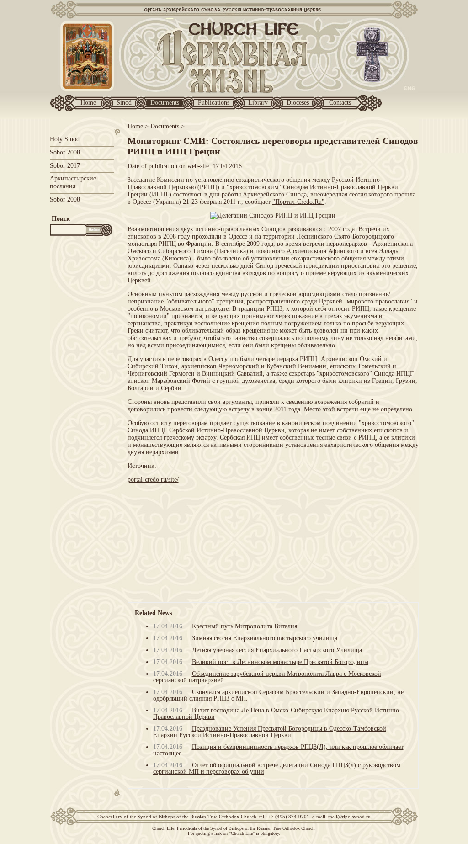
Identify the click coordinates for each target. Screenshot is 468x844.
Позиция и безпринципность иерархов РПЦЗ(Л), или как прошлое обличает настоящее (278, 750)
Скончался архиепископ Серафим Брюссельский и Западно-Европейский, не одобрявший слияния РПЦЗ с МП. (278, 695)
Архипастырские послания (73, 182)
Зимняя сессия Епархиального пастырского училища (264, 638)
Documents (164, 102)
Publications (213, 102)
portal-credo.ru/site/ (153, 479)
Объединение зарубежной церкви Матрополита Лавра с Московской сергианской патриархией (267, 677)
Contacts (340, 102)
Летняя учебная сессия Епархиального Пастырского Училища (277, 650)
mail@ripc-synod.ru (349, 816)
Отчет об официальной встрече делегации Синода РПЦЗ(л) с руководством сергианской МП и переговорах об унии (276, 768)
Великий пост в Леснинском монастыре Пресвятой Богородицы (280, 661)
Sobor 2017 (65, 165)
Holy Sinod (65, 139)
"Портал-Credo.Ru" (298, 201)
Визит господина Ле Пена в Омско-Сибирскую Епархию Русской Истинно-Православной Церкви (277, 713)
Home (88, 102)
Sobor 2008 (65, 152)
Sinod (124, 102)
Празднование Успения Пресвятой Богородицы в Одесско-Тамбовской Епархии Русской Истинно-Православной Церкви (269, 731)
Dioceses (298, 102)
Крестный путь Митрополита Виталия (244, 626)
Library (258, 102)
